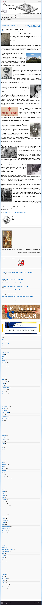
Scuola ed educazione (5, 563)
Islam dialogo (4, 476)
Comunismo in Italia (5, 387)
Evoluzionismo (4, 439)
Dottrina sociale (5, 418)
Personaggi (17, 31)
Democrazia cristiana (5, 406)
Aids (3, 358)
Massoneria (4, 499)
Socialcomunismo (5, 570)
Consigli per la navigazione (13, 15)
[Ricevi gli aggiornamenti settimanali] (7, 1)
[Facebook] (5, 1)
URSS (3, 590)
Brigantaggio (4, 370)
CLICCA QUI (4, 253)
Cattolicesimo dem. (5, 377)
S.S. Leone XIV (4, 555)
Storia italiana (23, 31)
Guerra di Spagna (5, 453)
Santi (3, 557)
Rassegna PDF (16, 17)
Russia (3, 553)
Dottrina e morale (5, 416)
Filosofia (3, 445)
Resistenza (4, 543)
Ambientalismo (4, 362)
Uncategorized (4, 588)
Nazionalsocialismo (5, 509)
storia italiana (18, 212)
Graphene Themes (10, 603)
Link (32, 15)
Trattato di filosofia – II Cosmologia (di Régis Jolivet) (12, 299)
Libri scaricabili (27, 15)
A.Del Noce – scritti (5, 352)
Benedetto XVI (4, 366)
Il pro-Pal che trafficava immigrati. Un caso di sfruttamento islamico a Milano (17, 296)
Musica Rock (4, 507)
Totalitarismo (4, 586)
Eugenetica (4, 433)
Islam (3, 474)
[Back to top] (39, 602)
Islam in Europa (4, 480)
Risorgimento (4, 547)
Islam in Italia (4, 482)
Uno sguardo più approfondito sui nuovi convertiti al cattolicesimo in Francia (17, 272)
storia (15, 212)
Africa (3, 356)
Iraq (3, 472)
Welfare (3, 597)
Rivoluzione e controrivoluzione (7, 549)
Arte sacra (4, 364)
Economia (3, 426)
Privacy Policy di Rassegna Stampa (7, 17)
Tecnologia (4, 582)
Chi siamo (6, 15)
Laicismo (3, 491)
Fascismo (3, 443)
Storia (20, 31)
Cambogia (4, 375)
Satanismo (4, 559)
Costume (3, 391)
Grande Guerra (4, 451)
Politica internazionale (6, 526)
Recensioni (4, 541)
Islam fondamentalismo (6, 478)
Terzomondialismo (5, 584)
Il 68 (3, 462)
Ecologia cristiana (5, 424)
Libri (3, 493)
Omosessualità (4, 516)
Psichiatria (4, 534)
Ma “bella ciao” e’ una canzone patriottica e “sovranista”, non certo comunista (32, 26)
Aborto (3, 354)
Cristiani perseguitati (5, 397)
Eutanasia (3, 437)
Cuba (3, 402)
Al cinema (3, 360)
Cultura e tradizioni (5, 404)
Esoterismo (4, 431)
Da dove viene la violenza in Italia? (9, 293)
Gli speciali (22, 15)
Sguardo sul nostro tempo (6, 565)
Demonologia (4, 410)
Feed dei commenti (5, 343)
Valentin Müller (23, 212)
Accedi (3, 339)
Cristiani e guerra (5, 393)
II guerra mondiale (6, 212)
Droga (3, 420)
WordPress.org (4, 345)
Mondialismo (4, 503)
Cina (3, 383)
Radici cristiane (4, 536)
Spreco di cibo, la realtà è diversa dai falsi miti (10, 25)
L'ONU (3, 489)
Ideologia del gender (5, 458)
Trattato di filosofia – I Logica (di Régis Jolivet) (11, 282)
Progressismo (4, 532)
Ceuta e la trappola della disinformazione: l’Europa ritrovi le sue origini (16, 275)
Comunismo (4, 385)
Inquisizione (4, 468)
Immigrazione (4, 464)
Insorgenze (4, 470)
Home (2, 15)
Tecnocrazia (4, 580)
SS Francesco (4, 572)
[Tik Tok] (3, 1)
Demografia (4, 408)
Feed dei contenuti (5, 341)
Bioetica (3, 368)
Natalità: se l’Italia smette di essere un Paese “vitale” (12, 279)
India (3, 466)
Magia (3, 497)
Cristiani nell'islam (5, 395)
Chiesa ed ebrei (4, 381)
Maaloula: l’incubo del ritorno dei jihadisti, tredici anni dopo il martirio (16, 286)
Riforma (3, 545)
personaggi (11, 212)
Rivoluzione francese (5, 551)
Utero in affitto (4, 592)
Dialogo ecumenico (5, 412)
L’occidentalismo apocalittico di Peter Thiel (11, 289)
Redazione (7, 31)
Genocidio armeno (5, 449)
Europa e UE (4, 435)
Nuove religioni (4, 514)
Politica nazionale (5, 528)
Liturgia (3, 495)
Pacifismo (3, 518)
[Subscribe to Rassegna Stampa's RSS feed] (1, 1)
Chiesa (3, 379)
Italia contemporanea (5, 487)
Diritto (3, 414)
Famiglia (3, 441)
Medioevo (4, 501)
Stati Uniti (4, 574)
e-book (3, 422)
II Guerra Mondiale (12, 31)
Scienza (3, 561)
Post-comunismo (5, 530)
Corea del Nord (4, 389)
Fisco (3, 447)
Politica (3, 524)
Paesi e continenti (5, 520)
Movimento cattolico (5, 505)
